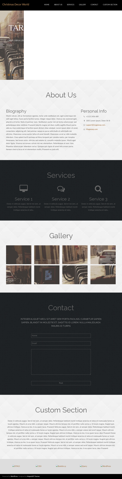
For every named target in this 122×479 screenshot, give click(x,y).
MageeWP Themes (33, 476)
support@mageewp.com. (96, 125)
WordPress (14, 476)
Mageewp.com (92, 129)
